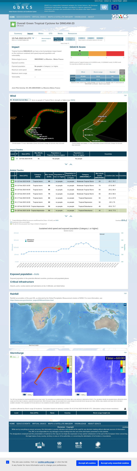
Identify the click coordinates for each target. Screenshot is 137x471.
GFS (81, 38)
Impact (30, 33)
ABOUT (91, 17)
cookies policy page (46, 462)
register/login (117, 1)
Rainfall (112, 72)
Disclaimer (61, 427)
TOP (125, 95)
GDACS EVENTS (23, 17)
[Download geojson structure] (124, 220)
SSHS (73, 100)
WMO (57, 220)
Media (60, 33)
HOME (12, 17)
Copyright (70, 427)
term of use (99, 1)
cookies (125, 427)
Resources (72, 33)
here (90, 64)
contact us (107, 1)
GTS (50, 33)
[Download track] (126, 220)
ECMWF (100, 38)
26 (17, 158)
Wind (83, 72)
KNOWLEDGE (80, 17)
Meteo (40, 33)
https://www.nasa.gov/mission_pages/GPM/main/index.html (32, 300)
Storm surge (98, 72)
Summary (18, 33)
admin (125, 1)
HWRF (91, 38)
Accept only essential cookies (115, 463)
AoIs (36, 274)
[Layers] (125, 304)
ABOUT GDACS (94, 424)
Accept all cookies (87, 463)
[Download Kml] (122, 220)
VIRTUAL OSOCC (39, 17)
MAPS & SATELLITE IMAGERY (60, 17)
